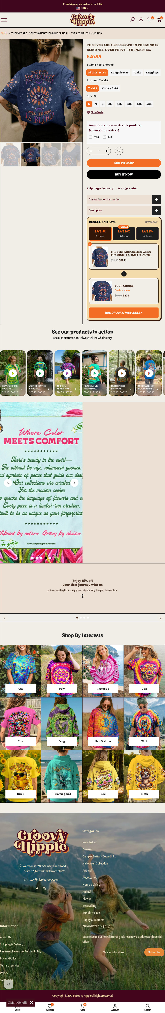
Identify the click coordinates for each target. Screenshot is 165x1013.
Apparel (87, 870)
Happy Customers (93, 919)
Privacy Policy (8, 958)
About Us (5, 937)
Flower (86, 898)
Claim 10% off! (17, 1002)
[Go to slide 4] (45, 558)
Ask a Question (127, 188)
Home (4, 33)
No (110, 136)
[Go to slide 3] (41, 558)
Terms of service (9, 965)
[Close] (31, 1003)
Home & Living (91, 884)
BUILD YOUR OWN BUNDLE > (124, 312)
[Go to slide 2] (37, 558)
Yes (96, 136)
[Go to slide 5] (50, 558)
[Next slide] (74, 483)
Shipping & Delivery (100, 188)
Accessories (89, 877)
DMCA (4, 972)
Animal (86, 891)
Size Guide (97, 112)
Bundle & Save (91, 912)
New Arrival (89, 842)
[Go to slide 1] (32, 558)
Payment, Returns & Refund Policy (20, 951)
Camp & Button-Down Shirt (99, 856)
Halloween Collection (95, 863)
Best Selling (89, 905)
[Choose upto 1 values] (104, 130)
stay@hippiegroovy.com (44, 879)
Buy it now (124, 174)
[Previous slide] (8, 483)
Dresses (87, 849)
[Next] (75, 91)
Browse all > (152, 221)
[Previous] (7, 91)
